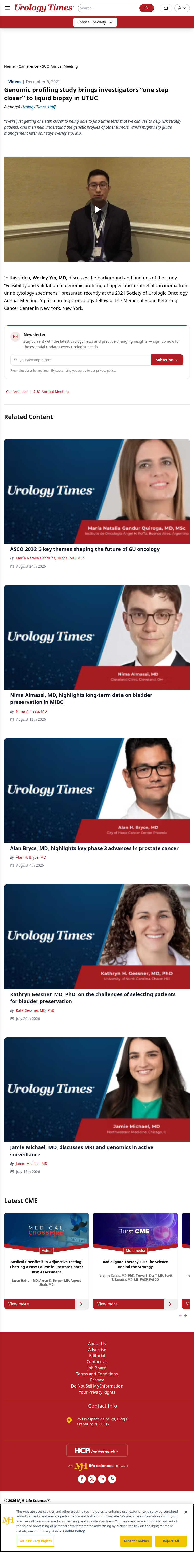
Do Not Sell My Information (97, 1386)
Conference (28, 66)
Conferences (16, 391)
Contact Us (97, 1362)
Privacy (97, 1380)
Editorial (97, 1355)
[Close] (185, 1512)
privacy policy (105, 370)
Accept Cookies (136, 1541)
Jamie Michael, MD (31, 1163)
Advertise (97, 1349)
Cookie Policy (74, 1531)
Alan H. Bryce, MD (31, 857)
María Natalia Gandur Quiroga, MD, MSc (50, 558)
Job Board (97, 1368)
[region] (97, 1528)
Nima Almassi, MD (31, 711)
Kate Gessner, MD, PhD (35, 1010)
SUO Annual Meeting (51, 391)
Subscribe (164, 359)
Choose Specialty (91, 22)
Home (9, 66)
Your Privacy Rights (97, 1392)
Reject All (171, 1541)
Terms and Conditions (97, 1374)
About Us (97, 1343)
